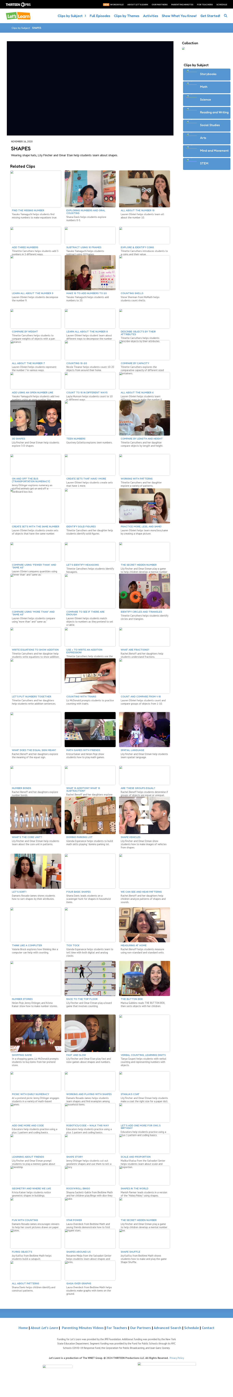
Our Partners (140, 1327)
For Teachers (117, 1327)
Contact (208, 1327)
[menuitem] (57, 1369)
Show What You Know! (179, 16)
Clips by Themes (126, 16)
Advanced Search (168, 1327)
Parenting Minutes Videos (83, 1327)
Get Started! (210, 16)
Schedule (192, 1327)
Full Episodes (100, 16)
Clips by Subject (70, 16)
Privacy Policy (177, 1358)
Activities (150, 16)
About (44, 1327)
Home (23, 1327)
